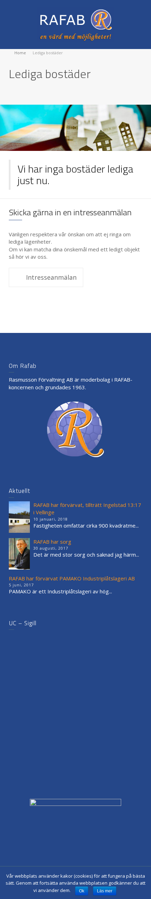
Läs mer (104, 890)
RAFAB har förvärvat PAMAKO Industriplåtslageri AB (72, 578)
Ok (81, 890)
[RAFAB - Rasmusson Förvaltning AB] (75, 23)
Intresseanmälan (51, 277)
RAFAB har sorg (52, 541)
